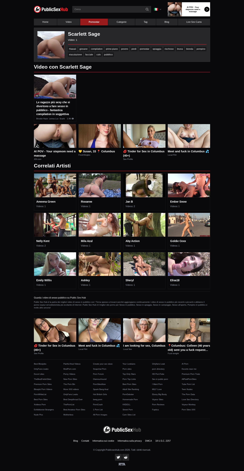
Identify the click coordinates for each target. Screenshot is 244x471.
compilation (97, 49)
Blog (167, 22)
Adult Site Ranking (131, 389)
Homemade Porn (130, 399)
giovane (83, 49)
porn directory (158, 369)
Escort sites (39, 374)
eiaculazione (75, 54)
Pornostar (94, 22)
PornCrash (98, 404)
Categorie (122, 22)
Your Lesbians (129, 364)
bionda (189, 49)
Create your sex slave (103, 364)
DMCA (148, 441)
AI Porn (185, 364)
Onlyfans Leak (158, 364)
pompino (201, 49)
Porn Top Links (129, 379)
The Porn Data (188, 394)
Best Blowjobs (40, 364)
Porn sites (127, 369)
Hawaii (72, 49)
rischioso (169, 49)
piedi (133, 49)
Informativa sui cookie (103, 441)
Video (69, 22)
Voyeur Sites (157, 399)
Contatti (85, 441)
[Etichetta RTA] (122, 464)
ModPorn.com (69, 369)
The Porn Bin (69, 384)
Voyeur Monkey (189, 404)
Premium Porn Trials (191, 374)
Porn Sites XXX (188, 409)
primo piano (112, 49)
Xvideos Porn (40, 404)
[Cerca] (147, 9)
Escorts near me (189, 369)
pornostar (144, 49)
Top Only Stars (129, 374)
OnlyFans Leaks (41, 369)
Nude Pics (38, 415)
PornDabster (128, 394)
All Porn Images (100, 415)
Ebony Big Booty (159, 394)
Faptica (155, 409)
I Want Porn (157, 384)
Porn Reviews (158, 404)
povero (124, 49)
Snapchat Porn (99, 369)
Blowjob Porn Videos (43, 389)
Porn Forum (98, 374)
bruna (180, 49)
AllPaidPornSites (189, 379)
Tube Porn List (188, 384)
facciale (89, 54)
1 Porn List (98, 409)
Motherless (68, 415)
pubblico (108, 54)
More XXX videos (71, 389)
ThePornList (68, 404)
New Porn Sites (70, 379)
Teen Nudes (187, 389)
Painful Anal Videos (71, 364)
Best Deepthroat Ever (73, 399)
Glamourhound (99, 379)
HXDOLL (126, 404)
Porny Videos (69, 374)
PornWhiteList (40, 394)
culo (98, 54)
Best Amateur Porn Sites (74, 409)
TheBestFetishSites (42, 379)
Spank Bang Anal (100, 389)
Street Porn (128, 409)
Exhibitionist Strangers (44, 409)
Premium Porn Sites (43, 384)
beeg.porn (97, 399)
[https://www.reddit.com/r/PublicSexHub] (125, 457)
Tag (145, 22)
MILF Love (157, 389)
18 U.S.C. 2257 (163, 441)
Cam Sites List (129, 415)
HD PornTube (158, 374)
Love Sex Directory (190, 399)
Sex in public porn (160, 379)
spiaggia (157, 49)
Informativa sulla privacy (130, 441)
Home (45, 22)
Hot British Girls (100, 394)
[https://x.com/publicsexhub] (118, 457)
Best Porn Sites (129, 384)
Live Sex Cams (194, 22)
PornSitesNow (99, 384)
